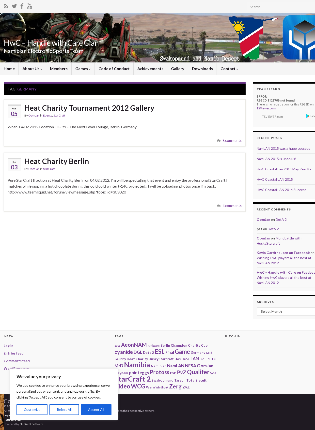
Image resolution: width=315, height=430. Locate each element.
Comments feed (17, 361)
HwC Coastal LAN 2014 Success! (282, 190)
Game (182, 351)
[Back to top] (304, 401)
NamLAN (175, 365)
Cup (204, 345)
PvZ (181, 372)
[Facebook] (22, 5)
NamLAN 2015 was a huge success (283, 148)
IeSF (186, 359)
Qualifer (198, 371)
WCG (138, 386)
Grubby (120, 359)
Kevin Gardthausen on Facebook (283, 253)
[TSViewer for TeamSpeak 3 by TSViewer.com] (270, 116)
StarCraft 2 (132, 378)
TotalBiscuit (196, 380)
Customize (32, 409)
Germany (198, 352)
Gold (209, 352)
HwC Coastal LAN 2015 (275, 179)
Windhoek (162, 387)
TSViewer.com (266, 108)
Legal (7, 415)
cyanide (123, 352)
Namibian (158, 366)
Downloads (202, 68)
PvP (173, 373)
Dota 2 (148, 352)
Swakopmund (162, 380)
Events (47, 115)
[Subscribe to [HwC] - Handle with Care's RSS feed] (6, 5)
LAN (194, 358)
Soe (213, 373)
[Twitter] (14, 5)
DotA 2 (281, 219)
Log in (8, 345)
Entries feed (14, 353)
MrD (118, 365)
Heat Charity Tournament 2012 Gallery (89, 107)
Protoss (159, 372)
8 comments (232, 140)
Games (82, 68)
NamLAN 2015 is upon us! (276, 159)
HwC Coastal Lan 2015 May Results (284, 169)
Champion (179, 345)
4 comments (232, 206)
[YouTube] (29, 5)
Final (169, 352)
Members (59, 68)
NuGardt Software (32, 424)
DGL (138, 352)
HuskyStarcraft (161, 359)
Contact (228, 68)
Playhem (121, 373)
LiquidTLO (208, 359)
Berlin (165, 345)
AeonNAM (134, 344)
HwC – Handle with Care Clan (51, 42)
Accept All (96, 409)
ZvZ (186, 387)
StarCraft (59, 115)
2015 (117, 345)
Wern (150, 387)
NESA (190, 365)
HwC (178, 359)
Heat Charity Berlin (56, 161)
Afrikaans (154, 345)
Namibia (137, 365)
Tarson (180, 380)
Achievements (150, 68)
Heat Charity (137, 359)
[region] (64, 394)
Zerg (175, 386)
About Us (31, 68)
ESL (160, 351)
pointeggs (139, 372)
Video (122, 386)
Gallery (177, 68)
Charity (194, 345)
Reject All (64, 409)
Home (9, 68)
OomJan (34, 115)
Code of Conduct (114, 68)
